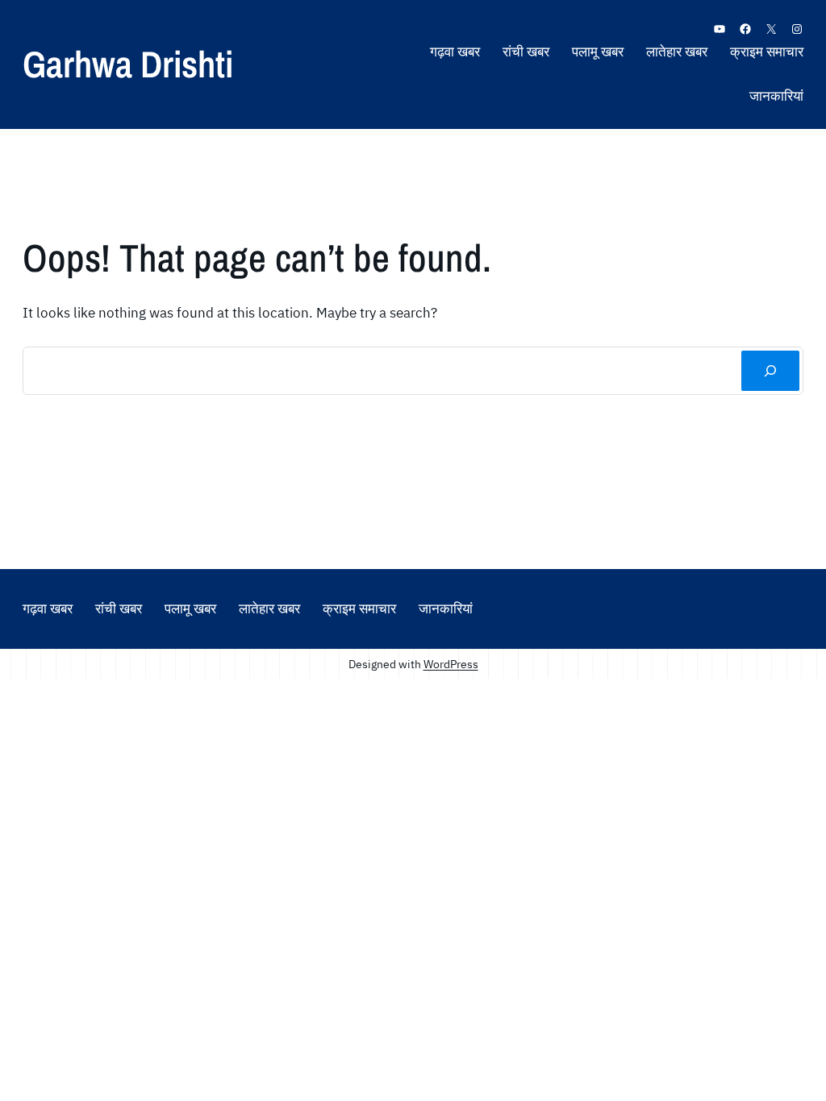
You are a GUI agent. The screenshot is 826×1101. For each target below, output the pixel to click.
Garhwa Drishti (128, 64)
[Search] (770, 371)
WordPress (450, 663)
